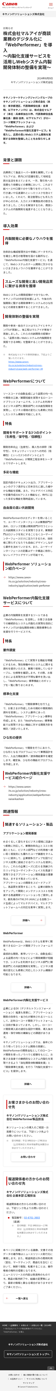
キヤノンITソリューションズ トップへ (28, 1354)
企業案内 (14, 1325)
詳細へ (26, 920)
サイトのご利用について (37, 1378)
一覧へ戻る (22, 1298)
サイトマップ (28, 1382)
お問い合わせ (28, 1157)
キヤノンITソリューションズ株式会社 (23, 14)
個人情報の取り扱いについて (35, 1374)
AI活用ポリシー (16, 1378)
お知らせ (24, 1325)
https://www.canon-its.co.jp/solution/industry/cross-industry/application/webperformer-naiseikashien (29, 793)
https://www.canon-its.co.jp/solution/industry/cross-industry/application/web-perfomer (29, 581)
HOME (4, 1325)
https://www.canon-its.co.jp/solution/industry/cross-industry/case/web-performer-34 (25, 365)
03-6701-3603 (32, 1217)
